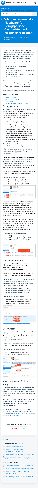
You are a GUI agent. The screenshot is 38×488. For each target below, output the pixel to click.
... (8, 8)
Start (2, 8)
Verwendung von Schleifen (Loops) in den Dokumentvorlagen (19, 414)
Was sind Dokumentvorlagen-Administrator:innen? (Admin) (14, 450)
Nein (15, 428)
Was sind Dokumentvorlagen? (14, 446)
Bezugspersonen (10, 97)
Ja (24, 428)
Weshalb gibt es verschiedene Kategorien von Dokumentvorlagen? (19, 477)
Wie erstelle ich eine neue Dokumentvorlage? (19, 465)
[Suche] (34, 14)
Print (6, 440)
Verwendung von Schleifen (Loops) (16, 103)
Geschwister (9, 101)
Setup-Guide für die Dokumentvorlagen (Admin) (19, 468)
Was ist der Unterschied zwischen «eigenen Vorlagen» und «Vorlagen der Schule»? (18, 458)
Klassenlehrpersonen (12, 99)
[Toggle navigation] (35, 2)
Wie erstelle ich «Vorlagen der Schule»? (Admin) (19, 454)
